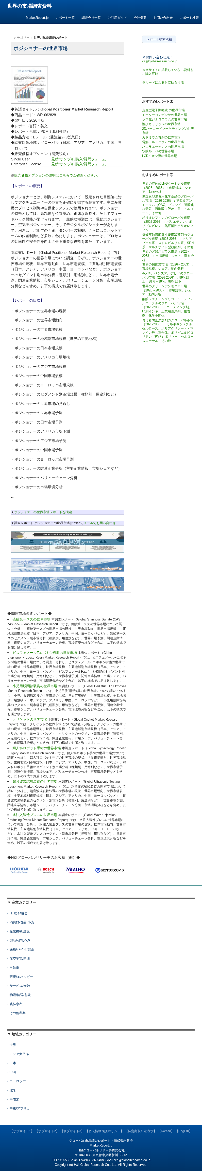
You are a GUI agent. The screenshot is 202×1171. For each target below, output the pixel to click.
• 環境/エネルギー (20, 977)
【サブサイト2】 (47, 1131)
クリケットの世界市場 (30, 719)
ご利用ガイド (117, 18)
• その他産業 (16, 1013)
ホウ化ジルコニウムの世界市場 (164, 119)
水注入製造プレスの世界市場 (35, 815)
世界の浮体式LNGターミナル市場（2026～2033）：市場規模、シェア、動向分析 (166, 188)
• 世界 (11, 1045)
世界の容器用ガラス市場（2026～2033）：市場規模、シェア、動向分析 (168, 256)
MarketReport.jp (37, 18)
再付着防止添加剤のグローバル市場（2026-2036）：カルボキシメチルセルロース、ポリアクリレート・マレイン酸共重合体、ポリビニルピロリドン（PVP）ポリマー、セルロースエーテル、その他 (168, 330)
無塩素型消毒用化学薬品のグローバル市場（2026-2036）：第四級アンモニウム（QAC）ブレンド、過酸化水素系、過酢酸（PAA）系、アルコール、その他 (168, 205)
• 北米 (11, 1090)
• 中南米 (13, 1099)
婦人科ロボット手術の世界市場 (37, 748)
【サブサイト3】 (72, 1131)
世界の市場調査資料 (29, 6)
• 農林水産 (14, 1004)
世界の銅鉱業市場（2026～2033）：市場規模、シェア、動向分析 (168, 266)
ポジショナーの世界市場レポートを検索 (43, 512)
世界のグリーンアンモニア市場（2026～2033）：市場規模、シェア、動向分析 (166, 290)
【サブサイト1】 (22, 1131)
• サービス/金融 (18, 986)
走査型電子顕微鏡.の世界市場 (163, 110)
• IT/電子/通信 (17, 913)
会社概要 (140, 18)
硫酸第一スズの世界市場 (32, 619)
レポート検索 (189, 18)
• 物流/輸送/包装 (19, 995)
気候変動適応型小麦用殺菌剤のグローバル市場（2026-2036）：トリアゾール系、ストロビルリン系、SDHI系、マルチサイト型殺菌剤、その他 (168, 241)
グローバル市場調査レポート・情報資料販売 (101, 1141)
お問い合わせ (163, 18)
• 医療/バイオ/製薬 (20, 949)
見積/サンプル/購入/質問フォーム (78, 159)
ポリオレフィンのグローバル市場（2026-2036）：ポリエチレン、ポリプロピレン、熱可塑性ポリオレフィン (167, 224)
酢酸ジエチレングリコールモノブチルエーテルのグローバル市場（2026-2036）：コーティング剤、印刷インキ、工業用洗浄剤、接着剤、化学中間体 (167, 307)
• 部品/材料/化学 (19, 940)
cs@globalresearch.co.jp (159, 61)
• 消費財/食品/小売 (20, 922)
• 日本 (11, 1063)
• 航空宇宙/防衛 (18, 958)
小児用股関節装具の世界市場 (35, 686)
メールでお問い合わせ (100, 523)
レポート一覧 (65, 18)
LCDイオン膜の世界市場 (159, 156)
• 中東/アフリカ (18, 1108)
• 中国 (11, 1072)
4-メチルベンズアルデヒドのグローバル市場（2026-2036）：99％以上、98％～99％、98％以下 (167, 277)
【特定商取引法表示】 (141, 1131)
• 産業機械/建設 (18, 931)
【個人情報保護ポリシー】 (104, 1131)
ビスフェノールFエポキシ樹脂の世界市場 (45, 653)
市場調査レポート (55, 38)
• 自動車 (13, 968)
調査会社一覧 (91, 18)
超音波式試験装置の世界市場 (35, 781)
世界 (37, 38)
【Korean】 (166, 1131)
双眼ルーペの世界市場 (158, 151)
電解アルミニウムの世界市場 (163, 142)
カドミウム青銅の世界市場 (161, 137)
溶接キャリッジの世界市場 (161, 124)
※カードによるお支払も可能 (163, 82)
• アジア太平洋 (18, 1054)
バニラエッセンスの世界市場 (163, 147)
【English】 (183, 1131)
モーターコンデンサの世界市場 (164, 115)
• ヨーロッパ (16, 1081)
